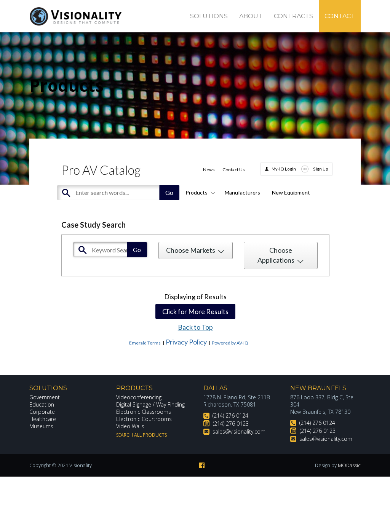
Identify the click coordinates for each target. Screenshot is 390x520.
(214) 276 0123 (231, 423)
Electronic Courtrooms (144, 419)
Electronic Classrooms (143, 411)
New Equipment (291, 192)
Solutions (209, 16)
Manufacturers (242, 192)
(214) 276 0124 (230, 415)
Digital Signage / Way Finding (150, 404)
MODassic (349, 465)
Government (44, 397)
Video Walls (130, 426)
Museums (41, 426)
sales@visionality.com (239, 431)
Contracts (293, 16)
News (209, 169)
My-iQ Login (284, 168)
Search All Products (141, 435)
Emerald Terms (145, 343)
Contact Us (233, 169)
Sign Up (320, 168)
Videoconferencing (138, 397)
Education (41, 404)
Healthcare (42, 419)
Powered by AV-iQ (230, 343)
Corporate (42, 411)
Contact (339, 16)
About (250, 16)
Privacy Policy (186, 342)
